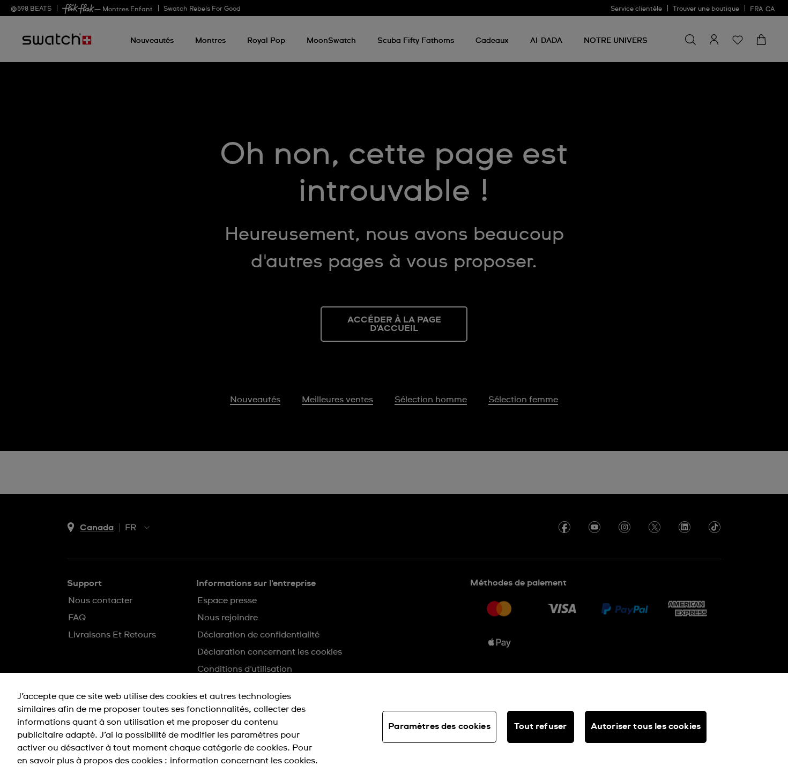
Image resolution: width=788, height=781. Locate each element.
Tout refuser (540, 726)
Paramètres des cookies (439, 726)
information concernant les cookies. (244, 760)
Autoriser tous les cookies (646, 726)
